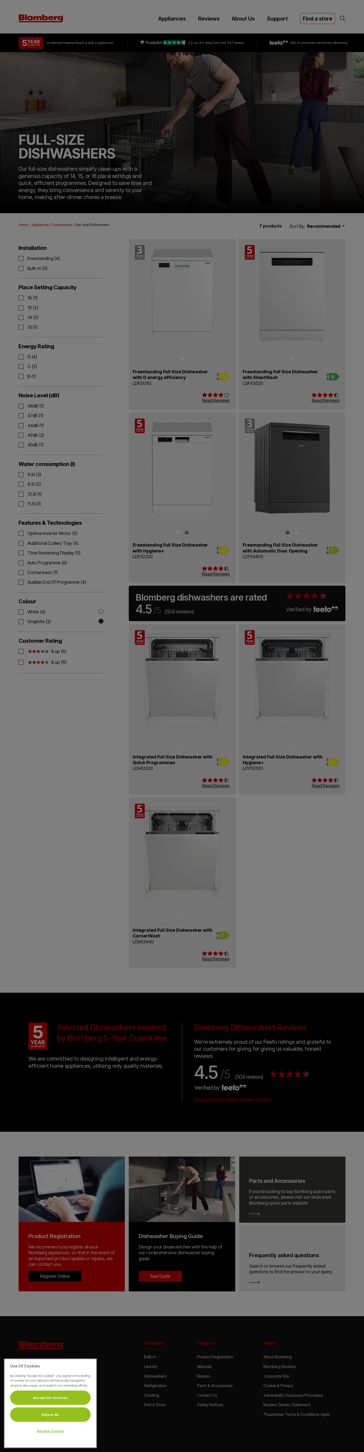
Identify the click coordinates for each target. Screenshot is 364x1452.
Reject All (50, 1415)
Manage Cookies (50, 1431)
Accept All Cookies (50, 1398)
